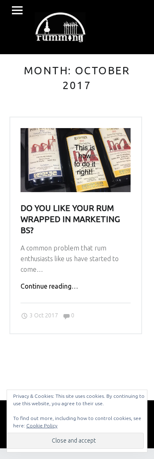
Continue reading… (49, 286)
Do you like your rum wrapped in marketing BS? (70, 219)
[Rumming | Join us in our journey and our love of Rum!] (60, 26)
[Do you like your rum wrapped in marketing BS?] (75, 133)
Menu (17, 10)
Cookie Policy (41, 425)
